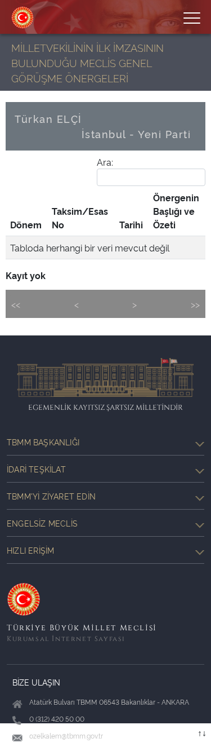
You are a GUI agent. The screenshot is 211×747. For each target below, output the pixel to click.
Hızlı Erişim (30, 550)
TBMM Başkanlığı (43, 441)
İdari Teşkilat (36, 468)
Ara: (105, 162)
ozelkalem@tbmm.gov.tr (66, 735)
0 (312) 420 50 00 (56, 718)
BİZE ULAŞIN (36, 682)
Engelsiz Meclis (42, 523)
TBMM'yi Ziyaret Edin (51, 495)
